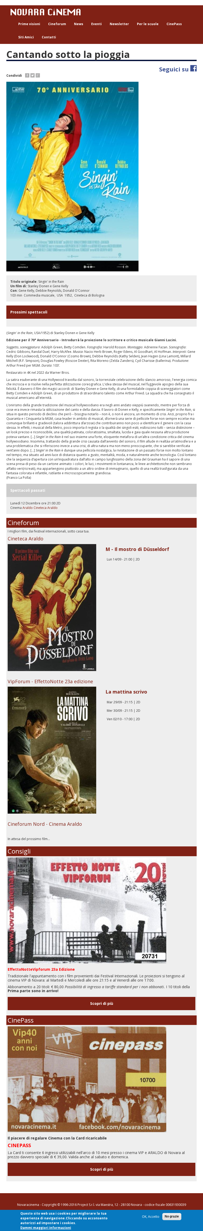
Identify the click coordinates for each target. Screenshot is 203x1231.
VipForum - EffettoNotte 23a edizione (50, 681)
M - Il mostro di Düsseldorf (137, 549)
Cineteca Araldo (46, 507)
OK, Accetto (150, 1216)
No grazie (172, 1216)
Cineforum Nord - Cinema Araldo (45, 824)
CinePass (174, 24)
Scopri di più (101, 1003)
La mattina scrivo (126, 692)
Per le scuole (148, 24)
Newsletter (119, 24)
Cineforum (57, 24)
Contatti (49, 37)
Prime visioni (29, 24)
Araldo (28, 507)
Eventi (96, 24)
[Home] (47, 11)
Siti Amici (26, 37)
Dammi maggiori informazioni (45, 1227)
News (78, 24)
